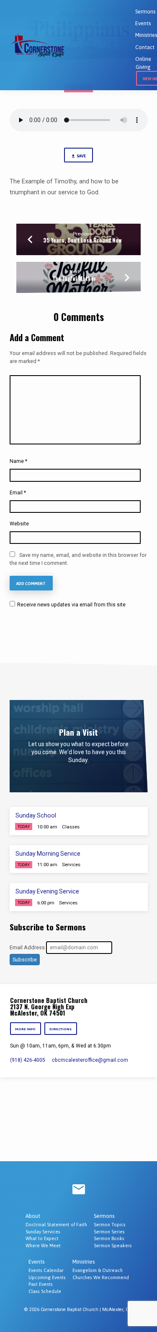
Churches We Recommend (100, 1277)
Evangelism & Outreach (97, 1270)
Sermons (145, 11)
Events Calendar (46, 1270)
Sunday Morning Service (47, 853)
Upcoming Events (47, 1277)
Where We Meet (43, 1245)
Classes (71, 827)
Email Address (27, 947)
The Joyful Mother (74, 278)
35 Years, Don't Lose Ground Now (82, 240)
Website (19, 524)
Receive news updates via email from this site (71, 605)
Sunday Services (43, 1231)
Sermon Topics (110, 1224)
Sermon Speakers (113, 1245)
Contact (144, 47)
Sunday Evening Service (47, 891)
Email (18, 493)
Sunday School (35, 815)
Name (18, 461)
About (33, 1216)
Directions (60, 1029)
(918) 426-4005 (27, 1060)
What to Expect (42, 1238)
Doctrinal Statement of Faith (56, 1224)
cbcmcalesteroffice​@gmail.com (90, 1060)
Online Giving (143, 63)
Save (81, 156)
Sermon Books (109, 1238)
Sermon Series (109, 1231)
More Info (25, 1029)
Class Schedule (44, 1291)
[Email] (78, 1190)
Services (71, 864)
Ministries (146, 35)
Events (143, 23)
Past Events (40, 1284)
